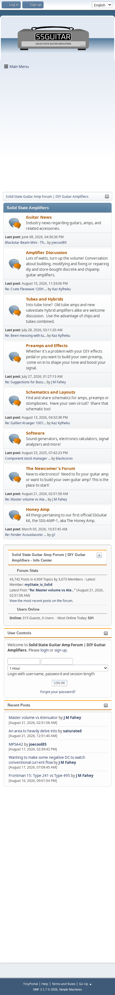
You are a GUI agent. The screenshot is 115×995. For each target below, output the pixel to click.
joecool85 (38, 744)
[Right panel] (107, 196)
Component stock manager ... (28, 458)
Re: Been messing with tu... (25, 335)
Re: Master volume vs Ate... (26, 499)
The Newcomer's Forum (50, 468)
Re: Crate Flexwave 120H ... (26, 289)
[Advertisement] (57, 130)
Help (45, 984)
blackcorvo (64, 458)
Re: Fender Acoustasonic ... (25, 534)
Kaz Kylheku (61, 289)
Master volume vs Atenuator (33, 717)
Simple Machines (70, 989)
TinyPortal (30, 984)
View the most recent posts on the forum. (41, 600)
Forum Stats (27, 571)
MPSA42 (16, 744)
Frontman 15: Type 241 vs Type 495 (39, 775)
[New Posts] (15, 223)
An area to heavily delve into (33, 730)
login (44, 650)
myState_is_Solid (38, 584)
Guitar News (39, 217)
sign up (60, 650)
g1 (54, 534)
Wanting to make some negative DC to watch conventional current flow (47, 760)
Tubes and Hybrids (44, 299)
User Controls (19, 633)
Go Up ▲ (85, 984)
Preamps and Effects (47, 345)
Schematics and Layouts (50, 392)
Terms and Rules (63, 984)
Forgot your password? (57, 691)
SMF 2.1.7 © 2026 (45, 989)
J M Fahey (72, 717)
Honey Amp (37, 509)
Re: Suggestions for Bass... (25, 382)
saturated (72, 730)
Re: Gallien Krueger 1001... (25, 423)
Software (35, 433)
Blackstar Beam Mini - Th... (25, 242)
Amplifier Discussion (46, 252)
